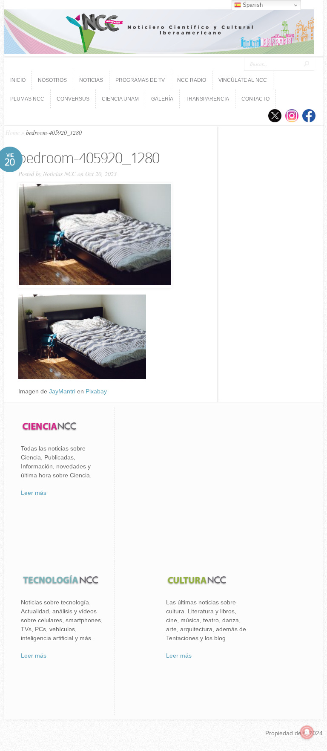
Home (13, 132)
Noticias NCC (59, 174)
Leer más (33, 492)
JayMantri (62, 391)
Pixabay (96, 391)
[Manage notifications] (307, 732)
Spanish (252, 5)
